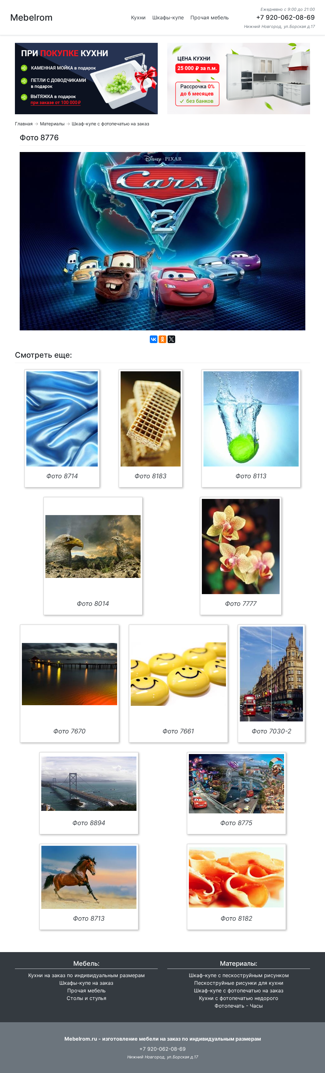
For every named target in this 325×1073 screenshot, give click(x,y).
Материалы (52, 123)
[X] (171, 339)
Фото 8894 (88, 823)
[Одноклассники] (162, 339)
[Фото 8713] (88, 877)
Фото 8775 (236, 823)
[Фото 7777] (241, 546)
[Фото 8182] (236, 877)
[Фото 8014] (93, 546)
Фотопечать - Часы (239, 1006)
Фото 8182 (236, 918)
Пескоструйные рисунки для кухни (238, 983)
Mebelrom (31, 17)
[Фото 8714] (62, 419)
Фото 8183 (151, 476)
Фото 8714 (62, 476)
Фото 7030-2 (271, 731)
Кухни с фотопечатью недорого (238, 998)
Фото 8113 (251, 476)
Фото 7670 (69, 731)
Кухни (138, 17)
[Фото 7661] (178, 674)
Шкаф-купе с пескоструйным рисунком (239, 975)
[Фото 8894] (88, 784)
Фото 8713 (89, 918)
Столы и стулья (86, 998)
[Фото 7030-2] (271, 674)
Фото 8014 (93, 603)
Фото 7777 (240, 603)
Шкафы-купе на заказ (86, 983)
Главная (24, 123)
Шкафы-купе (168, 17)
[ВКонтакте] (153, 339)
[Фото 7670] (69, 674)
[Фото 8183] (151, 419)
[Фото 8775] (236, 783)
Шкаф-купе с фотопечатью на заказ (110, 123)
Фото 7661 (178, 731)
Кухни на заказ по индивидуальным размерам (86, 975)
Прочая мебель (209, 17)
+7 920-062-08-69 (285, 17)
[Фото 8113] (251, 419)
